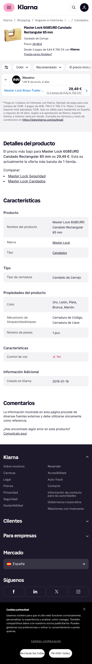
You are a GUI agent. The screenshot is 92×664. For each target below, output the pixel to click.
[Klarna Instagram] (78, 592)
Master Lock (61, 243)
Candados (59, 253)
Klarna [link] (7, 20)
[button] (12, 35)
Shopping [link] (23, 20)
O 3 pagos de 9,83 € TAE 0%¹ (64, 92)
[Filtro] (6, 67)
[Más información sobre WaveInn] (5, 79)
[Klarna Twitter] (56, 592)
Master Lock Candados (27, 181)
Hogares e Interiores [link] (49, 20)
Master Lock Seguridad (27, 176)
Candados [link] (81, 20)
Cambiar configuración (46, 641)
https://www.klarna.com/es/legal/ (43, 119)
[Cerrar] (84, 609)
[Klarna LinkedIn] (35, 592)
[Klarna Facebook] (13, 592)
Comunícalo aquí (15, 433)
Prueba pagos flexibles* (38, 54)
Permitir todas (60, 653)
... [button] (69, 20)
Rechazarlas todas (32, 653)
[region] (46, 633)
